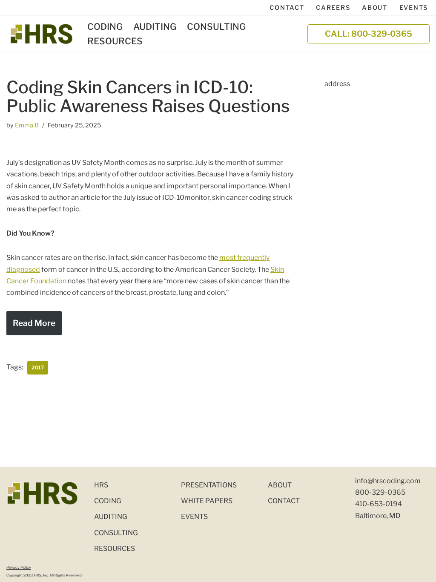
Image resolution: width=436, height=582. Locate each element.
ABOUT (374, 8)
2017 (38, 367)
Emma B (27, 125)
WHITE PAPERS (206, 501)
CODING (105, 26)
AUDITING (154, 26)
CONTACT (287, 8)
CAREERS (333, 8)
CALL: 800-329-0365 (368, 34)
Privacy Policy (18, 567)
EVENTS (413, 8)
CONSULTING (216, 26)
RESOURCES (115, 41)
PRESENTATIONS (209, 485)
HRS (101, 485)
